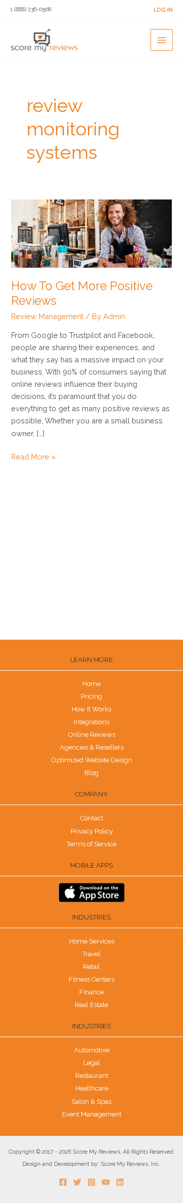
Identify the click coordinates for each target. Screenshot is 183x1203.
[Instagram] (91, 1182)
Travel (91, 954)
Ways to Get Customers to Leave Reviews (72, 549)
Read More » (33, 456)
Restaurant (91, 1075)
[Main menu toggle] (161, 40)
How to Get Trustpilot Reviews (55, 565)
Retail (91, 966)
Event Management (91, 1114)
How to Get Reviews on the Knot (58, 582)
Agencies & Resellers (92, 747)
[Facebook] (63, 1182)
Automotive (91, 1050)
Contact (91, 818)
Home (91, 684)
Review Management (47, 316)
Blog (91, 773)
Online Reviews (91, 734)
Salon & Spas (91, 1101)
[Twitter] (77, 1182)
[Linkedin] (120, 1182)
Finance (91, 992)
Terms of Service (91, 844)
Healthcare (91, 1088)
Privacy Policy (92, 831)
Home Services (91, 941)
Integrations (91, 722)
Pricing (91, 696)
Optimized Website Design (91, 760)
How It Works (91, 709)
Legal (91, 1063)
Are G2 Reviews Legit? (44, 599)
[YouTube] (106, 1182)
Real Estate (91, 1005)
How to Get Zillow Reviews (51, 532)
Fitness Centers (91, 979)
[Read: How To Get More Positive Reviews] (91, 232)
